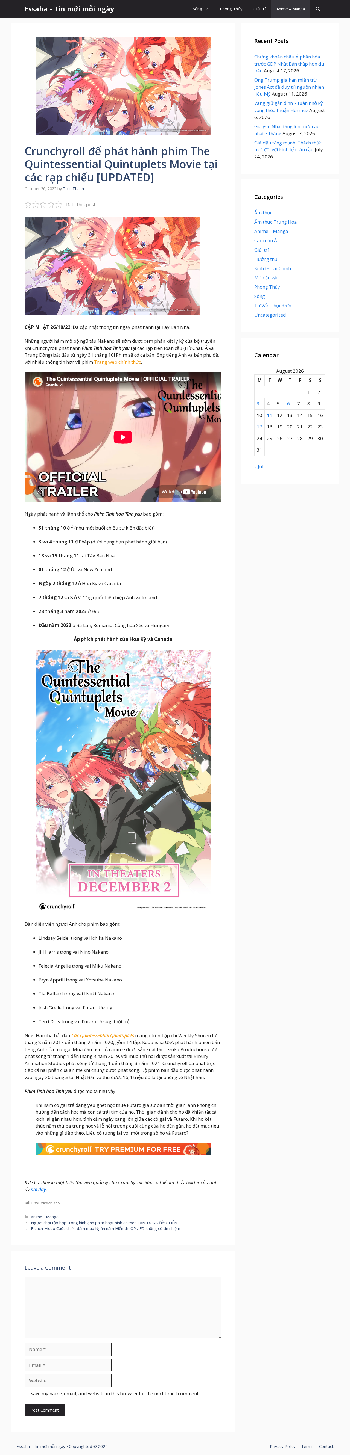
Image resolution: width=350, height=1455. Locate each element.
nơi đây (38, 1189)
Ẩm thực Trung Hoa (275, 222)
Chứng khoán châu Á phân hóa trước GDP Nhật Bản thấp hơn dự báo (289, 64)
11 (269, 415)
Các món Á (265, 240)
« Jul (259, 466)
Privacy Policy (283, 1446)
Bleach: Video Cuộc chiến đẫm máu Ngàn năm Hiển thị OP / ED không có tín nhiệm (105, 1228)
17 (259, 427)
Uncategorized (270, 315)
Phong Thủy (231, 8)
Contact (326, 1446)
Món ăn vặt (266, 277)
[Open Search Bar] (317, 9)
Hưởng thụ (265, 259)
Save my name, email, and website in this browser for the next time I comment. (115, 1393)
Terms (307, 1446)
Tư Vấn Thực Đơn (272, 305)
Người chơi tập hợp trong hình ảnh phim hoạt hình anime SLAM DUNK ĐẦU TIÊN (104, 1222)
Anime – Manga (290, 8)
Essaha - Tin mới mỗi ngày (69, 8)
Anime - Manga (45, 1216)
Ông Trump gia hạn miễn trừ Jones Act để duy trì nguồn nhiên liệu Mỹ (289, 87)
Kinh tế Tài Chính (272, 268)
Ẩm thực (263, 212)
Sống (197, 8)
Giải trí (259, 8)
